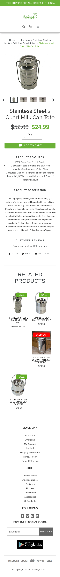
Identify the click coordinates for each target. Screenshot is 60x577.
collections (24, 40)
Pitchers (30, 488)
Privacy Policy (30, 457)
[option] (14, 99)
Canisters (30, 484)
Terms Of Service (30, 461)
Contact (30, 448)
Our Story (30, 435)
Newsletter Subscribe (30, 521)
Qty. (30, 134)
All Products (30, 501)
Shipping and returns (30, 452)
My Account (30, 444)
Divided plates (30, 476)
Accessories (30, 497)
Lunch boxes (30, 492)
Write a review (40, 246)
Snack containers (30, 480)
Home (12, 40)
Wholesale (30, 440)
